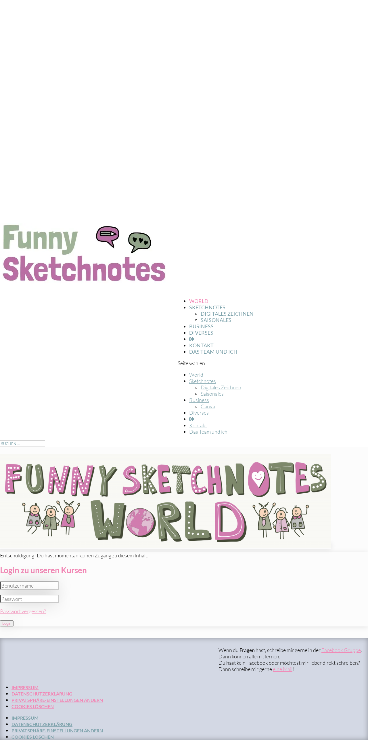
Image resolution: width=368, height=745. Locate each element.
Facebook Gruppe (341, 650)
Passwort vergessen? (23, 611)
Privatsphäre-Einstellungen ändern (57, 700)
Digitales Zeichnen (227, 313)
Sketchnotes (202, 381)
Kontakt (198, 425)
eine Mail (282, 669)
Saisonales (216, 320)
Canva (208, 406)
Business (199, 400)
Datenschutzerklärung (42, 693)
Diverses (201, 332)
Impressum (25, 687)
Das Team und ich (213, 351)
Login (6, 623)
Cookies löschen (33, 706)
